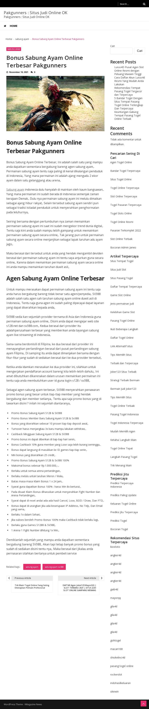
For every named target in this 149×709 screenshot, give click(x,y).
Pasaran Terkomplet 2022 (125, 230)
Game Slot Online (120, 295)
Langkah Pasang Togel (123, 457)
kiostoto (115, 546)
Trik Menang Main (121, 465)
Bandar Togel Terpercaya (125, 170)
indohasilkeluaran (120, 683)
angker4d (115, 555)
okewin (114, 691)
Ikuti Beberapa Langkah (124, 329)
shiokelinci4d (117, 657)
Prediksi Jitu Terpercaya (124, 512)
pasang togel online (121, 666)
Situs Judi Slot (118, 269)
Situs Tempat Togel (121, 261)
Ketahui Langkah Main (123, 440)
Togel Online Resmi (121, 222)
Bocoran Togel (119, 529)
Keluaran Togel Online (123, 503)
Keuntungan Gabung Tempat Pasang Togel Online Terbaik (127, 115)
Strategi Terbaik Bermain (125, 380)
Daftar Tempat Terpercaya (126, 286)
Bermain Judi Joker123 (123, 388)
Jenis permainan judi (122, 303)
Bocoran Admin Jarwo (123, 247)
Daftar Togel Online (122, 337)
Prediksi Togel (118, 520)
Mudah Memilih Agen (122, 431)
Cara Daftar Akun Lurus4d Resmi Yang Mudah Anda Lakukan (129, 81)
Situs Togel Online (121, 179)
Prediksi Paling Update (123, 495)
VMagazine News (33, 704)
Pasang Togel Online (122, 320)
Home (13, 26)
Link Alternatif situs (121, 346)
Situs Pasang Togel (121, 278)
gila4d (113, 606)
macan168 (116, 649)
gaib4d (114, 589)
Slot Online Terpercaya (123, 196)
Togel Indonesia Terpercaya (126, 423)
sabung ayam (13, 49)
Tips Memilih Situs (121, 354)
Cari (112, 46)
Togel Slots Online (121, 213)
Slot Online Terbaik (121, 239)
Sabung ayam (15, 190)
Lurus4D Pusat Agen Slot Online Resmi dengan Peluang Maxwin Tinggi (129, 70)
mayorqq (115, 598)
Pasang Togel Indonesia (124, 414)
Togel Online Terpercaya (124, 188)
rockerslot (116, 674)
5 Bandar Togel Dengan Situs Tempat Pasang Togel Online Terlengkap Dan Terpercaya (128, 103)
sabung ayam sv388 (54, 566)
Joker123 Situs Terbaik (123, 371)
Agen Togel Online (121, 162)
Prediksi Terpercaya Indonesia (121, 484)
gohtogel (115, 640)
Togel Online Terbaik (122, 405)
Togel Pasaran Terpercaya (125, 205)
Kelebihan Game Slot (122, 312)
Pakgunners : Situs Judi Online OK (35, 12)
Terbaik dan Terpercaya (124, 363)
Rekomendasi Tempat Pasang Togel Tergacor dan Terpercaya (128, 91)
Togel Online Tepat (121, 448)
